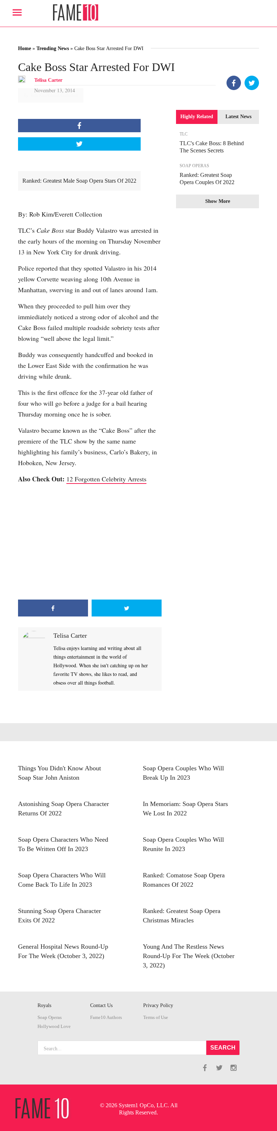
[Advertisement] (90, 541)
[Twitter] (252, 83)
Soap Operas (50, 1017)
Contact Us (101, 1005)
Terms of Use (155, 1017)
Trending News (52, 48)
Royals (44, 1005)
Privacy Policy (158, 1005)
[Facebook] (234, 83)
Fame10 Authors (106, 1017)
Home (24, 48)
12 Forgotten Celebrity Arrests (106, 479)
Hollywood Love (54, 1026)
